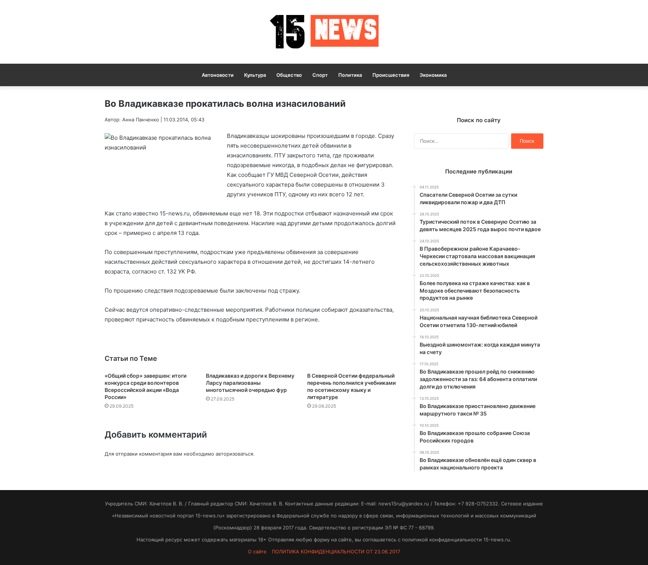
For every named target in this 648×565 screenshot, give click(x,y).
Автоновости (218, 75)
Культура (255, 75)
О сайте (257, 552)
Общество (289, 75)
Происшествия (390, 75)
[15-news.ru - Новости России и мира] (324, 32)
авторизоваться (234, 454)
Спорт (320, 75)
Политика (350, 75)
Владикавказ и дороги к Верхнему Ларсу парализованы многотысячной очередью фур (250, 382)
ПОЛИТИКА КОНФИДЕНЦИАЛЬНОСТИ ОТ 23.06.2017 (336, 552)
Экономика (433, 75)
